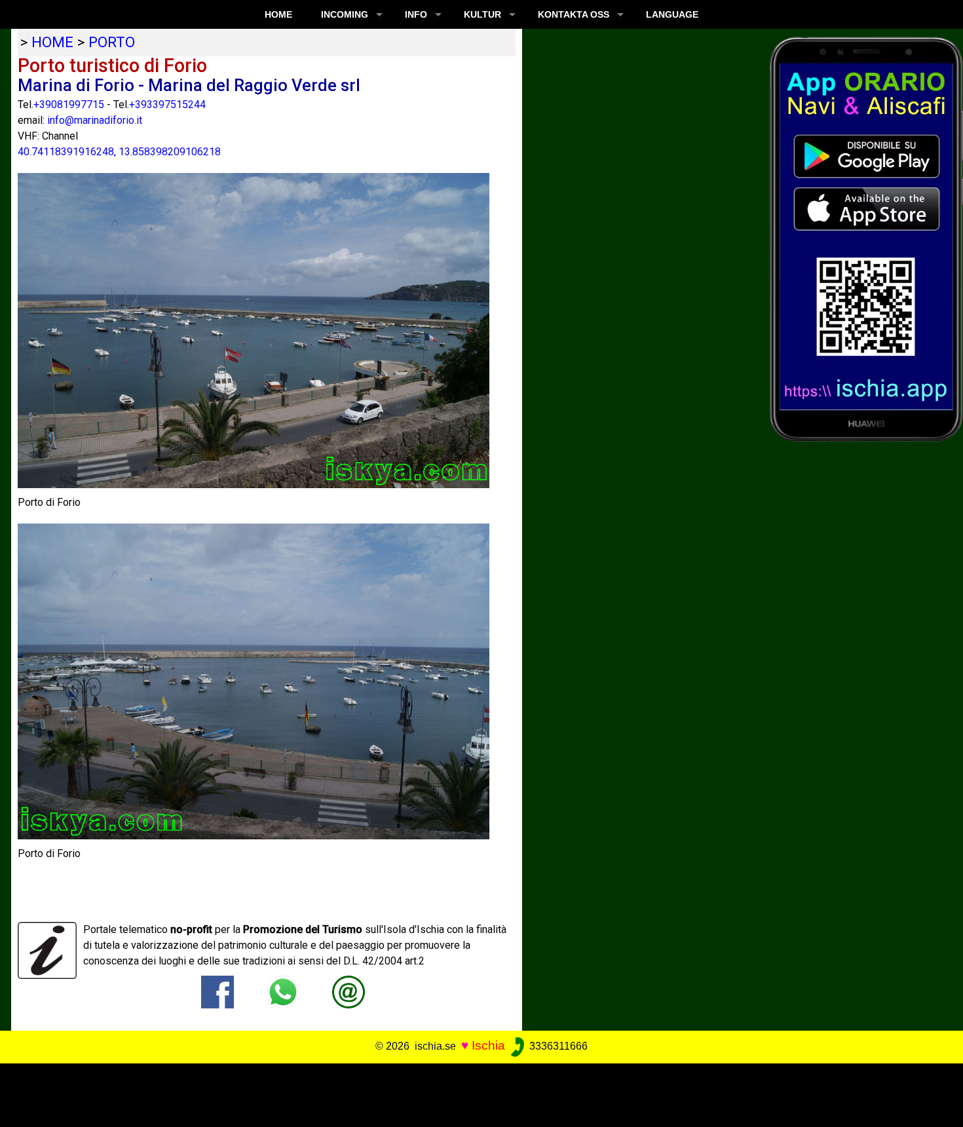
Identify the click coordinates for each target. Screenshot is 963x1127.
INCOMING (344, 14)
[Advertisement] (471, 1092)
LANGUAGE (672, 14)
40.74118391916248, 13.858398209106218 (119, 151)
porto (111, 41)
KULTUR (482, 14)
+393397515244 (167, 104)
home (52, 41)
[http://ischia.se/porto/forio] (348, 991)
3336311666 (557, 1046)
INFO (416, 14)
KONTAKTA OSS (573, 14)
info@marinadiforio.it (94, 120)
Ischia (488, 1045)
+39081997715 (68, 104)
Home (278, 14)
